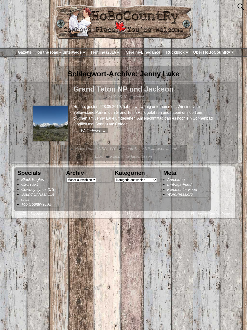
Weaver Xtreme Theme (213, 213)
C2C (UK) (29, 184)
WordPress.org (180, 194)
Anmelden (176, 180)
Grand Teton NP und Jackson (123, 89)
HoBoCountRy (39, 213)
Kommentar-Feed (182, 189)
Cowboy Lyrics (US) (38, 189)
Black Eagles (32, 180)
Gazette (25, 52)
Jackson (158, 149)
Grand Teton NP (136, 149)
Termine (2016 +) (105, 52)
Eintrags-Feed (179, 184)
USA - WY (107, 149)
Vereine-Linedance (143, 52)
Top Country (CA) (36, 204)
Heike (80, 149)
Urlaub (92, 149)
